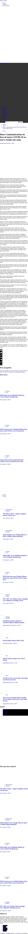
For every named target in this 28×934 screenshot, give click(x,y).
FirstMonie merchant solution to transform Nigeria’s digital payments (13, 621)
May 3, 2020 (11, 143)
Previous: (13, 370)
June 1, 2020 (14, 703)
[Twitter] (14, 352)
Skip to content (3, 0)
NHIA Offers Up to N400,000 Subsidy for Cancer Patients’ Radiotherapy (12, 396)
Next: (12, 372)
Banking (8, 616)
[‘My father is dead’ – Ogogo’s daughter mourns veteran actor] (8, 508)
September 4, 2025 (15, 625)
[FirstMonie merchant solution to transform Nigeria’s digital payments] (8, 615)
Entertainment (6, 113)
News (4, 107)
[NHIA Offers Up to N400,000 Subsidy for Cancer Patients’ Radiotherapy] (13, 388)
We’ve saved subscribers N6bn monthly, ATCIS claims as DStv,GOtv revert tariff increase (15, 699)
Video (4, 111)
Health (4, 118)
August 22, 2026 (6, 464)
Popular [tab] (4, 496)
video (7, 637)
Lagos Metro (6, 109)
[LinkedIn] (14, 357)
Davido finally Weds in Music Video (13, 640)
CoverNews (18, 933)
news (4, 131)
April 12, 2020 (14, 682)
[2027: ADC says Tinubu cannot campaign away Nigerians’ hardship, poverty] (8, 593)
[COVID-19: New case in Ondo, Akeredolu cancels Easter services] (8, 674)
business (5, 116)
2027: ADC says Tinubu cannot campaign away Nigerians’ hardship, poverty (15, 599)
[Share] (14, 364)
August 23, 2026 (6, 399)
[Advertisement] (14, 479)
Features (8, 391)
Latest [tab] (4, 494)
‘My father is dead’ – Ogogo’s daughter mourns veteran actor (14, 514)
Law (4, 119)
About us (5, 4)
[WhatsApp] (14, 355)
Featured (8, 531)
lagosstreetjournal (4, 143)
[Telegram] (14, 359)
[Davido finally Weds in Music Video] (8, 636)
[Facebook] (14, 350)
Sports (4, 110)
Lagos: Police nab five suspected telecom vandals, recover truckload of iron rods (12, 460)
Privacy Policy (6, 5)
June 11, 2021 (14, 663)
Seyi (1, 399)
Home (4, 3)
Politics (4, 115)
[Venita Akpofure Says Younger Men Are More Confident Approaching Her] (8, 529)
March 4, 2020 (12, 643)
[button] (3, 63)
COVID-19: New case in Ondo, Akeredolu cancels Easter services (15, 678)
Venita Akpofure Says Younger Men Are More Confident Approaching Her (14, 535)
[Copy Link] (14, 362)
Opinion (5, 114)
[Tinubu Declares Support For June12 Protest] (8, 654)
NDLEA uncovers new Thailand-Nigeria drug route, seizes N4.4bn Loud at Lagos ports (13, 430)
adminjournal (6, 643)
